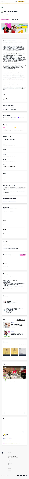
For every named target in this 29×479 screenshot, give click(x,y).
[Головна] (3, 1)
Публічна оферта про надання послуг (13, 457)
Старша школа (12, 139)
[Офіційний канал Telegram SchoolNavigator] (19, 475)
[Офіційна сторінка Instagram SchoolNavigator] (22, 475)
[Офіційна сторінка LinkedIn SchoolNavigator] (23, 475)
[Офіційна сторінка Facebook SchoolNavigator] (20, 475)
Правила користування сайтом (12, 456)
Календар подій (10, 463)
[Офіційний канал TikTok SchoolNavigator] (25, 475)
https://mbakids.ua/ (8, 440)
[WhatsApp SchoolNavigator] (17, 475)
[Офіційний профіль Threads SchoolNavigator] (27, 475)
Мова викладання (7, 176)
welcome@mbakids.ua (8, 438)
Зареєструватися (21, 1)
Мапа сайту (9, 468)
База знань (9, 467)
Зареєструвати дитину (5, 19)
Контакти (9, 455)
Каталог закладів (10, 462)
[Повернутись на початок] (23, 432)
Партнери (9, 471)
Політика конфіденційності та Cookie (13, 458)
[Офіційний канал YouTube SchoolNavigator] (26, 475)
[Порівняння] (25, 1)
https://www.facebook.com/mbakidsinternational (12, 443)
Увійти (16, 1)
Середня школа (6, 139)
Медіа (8, 465)
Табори (9, 464)
